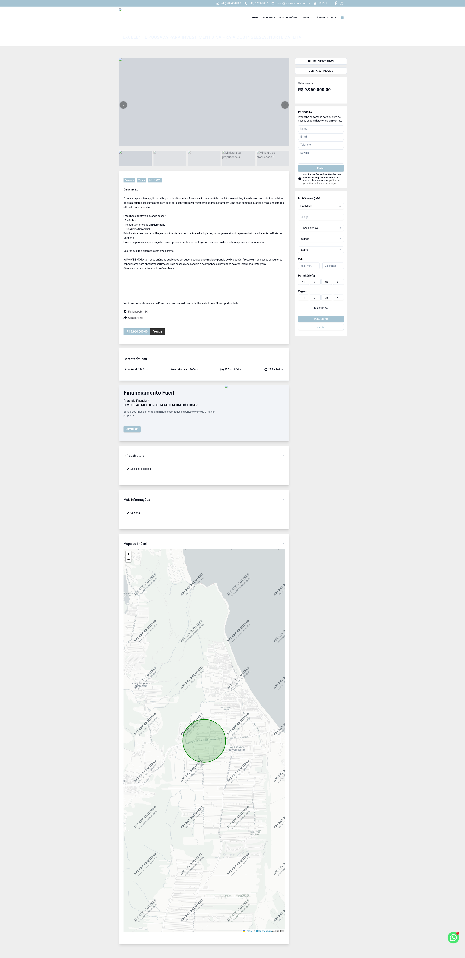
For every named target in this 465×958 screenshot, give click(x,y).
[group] (321, 282)
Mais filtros (321, 308)
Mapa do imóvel (135, 544)
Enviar (321, 168)
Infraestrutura (134, 456)
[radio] (303, 282)
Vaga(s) (303, 291)
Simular (132, 429)
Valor (301, 259)
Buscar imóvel (288, 17)
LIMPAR (320, 326)
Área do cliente (326, 17)
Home (255, 17)
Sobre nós (268, 17)
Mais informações (137, 500)
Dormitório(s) (306, 275)
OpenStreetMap (264, 930)
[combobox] (321, 206)
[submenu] (342, 17)
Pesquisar (321, 318)
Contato (307, 17)
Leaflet (248, 930)
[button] (123, 105)
